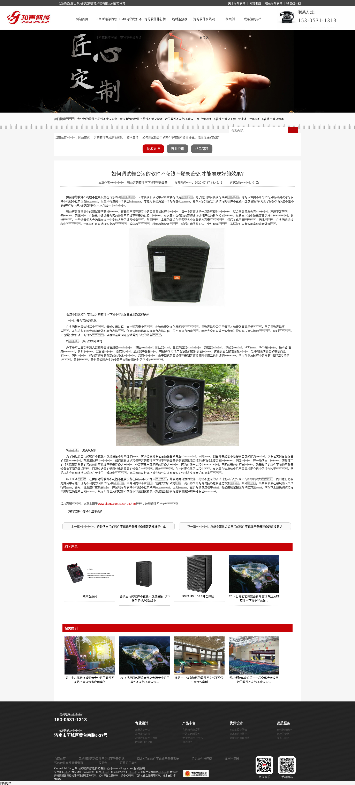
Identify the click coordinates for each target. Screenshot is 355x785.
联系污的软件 (273, 3)
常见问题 (201, 148)
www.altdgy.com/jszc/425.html (117, 503)
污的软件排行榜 (155, 19)
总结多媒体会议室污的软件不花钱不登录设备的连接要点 (246, 526)
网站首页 (82, 19)
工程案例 (228, 19)
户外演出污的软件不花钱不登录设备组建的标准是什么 (131, 526)
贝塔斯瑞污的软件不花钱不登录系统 (106, 22)
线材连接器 (179, 19)
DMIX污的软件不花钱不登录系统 (130, 22)
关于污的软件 (236, 3)
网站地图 (255, 3)
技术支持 (132, 137)
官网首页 (60, 758)
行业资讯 (177, 148)
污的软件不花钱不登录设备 (85, 511)
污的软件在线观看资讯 (204, 22)
